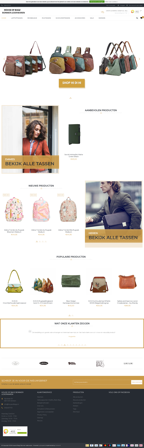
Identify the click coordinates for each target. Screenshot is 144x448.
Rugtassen (46, 18)
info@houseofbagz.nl (11, 404)
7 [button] (79, 97)
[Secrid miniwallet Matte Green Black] (73, 134)
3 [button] (68, 97)
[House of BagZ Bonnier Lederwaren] (13, 11)
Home (3, 18)
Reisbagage (32, 18)
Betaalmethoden (43, 403)
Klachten (40, 397)
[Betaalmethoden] (87, 445)
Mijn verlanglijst (110, 5)
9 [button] (82, 344)
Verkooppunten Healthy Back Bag (49, 400)
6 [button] (76, 97)
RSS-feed (76, 412)
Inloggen (122, 5)
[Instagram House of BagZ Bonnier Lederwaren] (42, 427)
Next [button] (139, 58)
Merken (102, 18)
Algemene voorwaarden (45, 412)
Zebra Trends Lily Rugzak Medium (41, 231)
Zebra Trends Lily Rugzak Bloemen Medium (14, 231)
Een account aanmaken (136, 5)
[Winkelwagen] (141, 18)
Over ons (40, 406)
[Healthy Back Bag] (100, 363)
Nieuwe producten (79, 400)
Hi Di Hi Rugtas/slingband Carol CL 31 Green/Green (43, 302)
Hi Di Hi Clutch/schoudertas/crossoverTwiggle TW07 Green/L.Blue (14, 302)
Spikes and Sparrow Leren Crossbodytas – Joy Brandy (127, 302)
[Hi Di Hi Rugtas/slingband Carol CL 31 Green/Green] (43, 281)
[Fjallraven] (72, 363)
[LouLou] (128, 363)
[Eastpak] (44, 363)
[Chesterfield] (15, 363)
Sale (92, 18)
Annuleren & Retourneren (46, 409)
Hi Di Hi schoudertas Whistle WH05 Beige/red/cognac (99, 302)
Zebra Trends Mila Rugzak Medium (68, 231)
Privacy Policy (42, 415)
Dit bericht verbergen (96, 1)
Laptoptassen (17, 18)
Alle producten (78, 397)
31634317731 (7, 5)
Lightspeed (42, 445)
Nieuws (39, 421)
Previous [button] (4, 58)
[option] (72, 59)
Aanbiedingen (77, 403)
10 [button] (85, 344)
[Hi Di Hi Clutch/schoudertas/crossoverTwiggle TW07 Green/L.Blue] (14, 281)
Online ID (58, 445)
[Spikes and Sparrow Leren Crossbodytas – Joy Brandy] (127, 281)
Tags (74, 409)
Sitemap (40, 418)
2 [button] (65, 97)
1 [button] (62, 97)
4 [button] (71, 97)
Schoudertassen (63, 18)
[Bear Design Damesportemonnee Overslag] (71, 281)
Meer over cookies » (111, 1)
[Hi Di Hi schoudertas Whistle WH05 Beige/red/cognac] (99, 281)
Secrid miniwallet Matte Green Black (73, 155)
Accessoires (80, 18)
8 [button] (82, 97)
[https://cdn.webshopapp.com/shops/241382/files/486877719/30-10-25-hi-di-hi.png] (72, 59)
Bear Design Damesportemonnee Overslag (71, 302)
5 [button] (73, 97)
